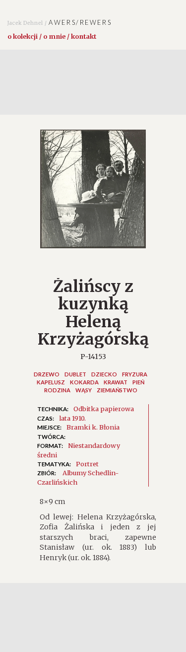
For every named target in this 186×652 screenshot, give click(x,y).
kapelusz (51, 382)
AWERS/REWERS (59, 22)
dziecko (104, 374)
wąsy (83, 390)
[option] (93, 194)
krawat (115, 382)
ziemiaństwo (117, 390)
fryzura (134, 374)
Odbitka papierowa (103, 409)
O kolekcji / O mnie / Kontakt (51, 36)
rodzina (57, 390)
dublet (75, 374)
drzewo (47, 374)
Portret (87, 464)
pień (138, 382)
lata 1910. (72, 418)
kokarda (84, 382)
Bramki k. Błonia (93, 427)
